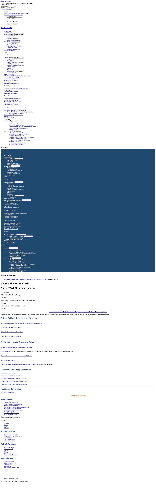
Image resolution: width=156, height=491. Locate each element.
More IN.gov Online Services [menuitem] (18, 143)
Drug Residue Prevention (10, 93)
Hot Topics (10, 37)
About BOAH (7, 31)
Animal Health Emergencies (11, 100)
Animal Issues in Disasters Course (12, 101)
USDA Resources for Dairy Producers (11, 336)
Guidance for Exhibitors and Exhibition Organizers (14, 384)
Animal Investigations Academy (15, 111)
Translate (12, 7)
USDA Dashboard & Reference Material (11, 327)
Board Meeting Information (14, 40)
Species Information (9, 57)
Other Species (10, 71)
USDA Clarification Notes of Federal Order (12, 332)
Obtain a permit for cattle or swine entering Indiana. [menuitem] (23, 126)
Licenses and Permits (9, 50)
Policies (6, 450)
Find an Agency (8, 437)
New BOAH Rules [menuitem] (15, 141)
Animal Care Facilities (9, 118)
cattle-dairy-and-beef (41, 279)
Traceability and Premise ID (11, 104)
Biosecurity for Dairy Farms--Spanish (10, 375)
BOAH (2, 152)
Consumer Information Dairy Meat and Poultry (16, 88)
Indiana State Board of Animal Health (13, 15)
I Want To (6, 121)
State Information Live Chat (11, 434)
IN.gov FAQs (7, 453)
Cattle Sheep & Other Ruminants (15, 62)
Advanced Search (8, 449)
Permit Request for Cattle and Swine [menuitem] (19, 134)
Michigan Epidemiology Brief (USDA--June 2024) (14, 381)
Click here (3, 303)
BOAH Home (6, 28)
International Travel (12, 78)
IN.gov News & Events (10, 463)
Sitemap (6, 452)
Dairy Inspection (8, 90)
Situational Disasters (9, 103)
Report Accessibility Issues (11, 478)
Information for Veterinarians (11, 83)
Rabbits (9, 68)
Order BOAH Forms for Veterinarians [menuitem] (20, 140)
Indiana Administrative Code (11, 467)
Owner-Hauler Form (6, 351)
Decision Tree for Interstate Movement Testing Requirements (16, 347)
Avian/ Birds (10, 60)
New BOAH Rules (12, 43)
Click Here (3, 297)
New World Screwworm (13, 77)
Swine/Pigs (10, 69)
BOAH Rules (7, 41)
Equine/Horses (11, 66)
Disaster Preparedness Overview (12, 98)
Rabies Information (9, 74)
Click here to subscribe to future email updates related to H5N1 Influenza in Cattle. (78, 312)
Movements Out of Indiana (11, 80)
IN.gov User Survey (9, 447)
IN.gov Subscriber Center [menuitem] (17, 144)
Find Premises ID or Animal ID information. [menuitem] (21, 125)
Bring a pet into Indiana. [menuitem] (16, 123)
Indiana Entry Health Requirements (13, 75)
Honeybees (13, 72)
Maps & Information (9, 461)
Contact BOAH (8, 32)
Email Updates (7, 464)
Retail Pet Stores (8, 116)
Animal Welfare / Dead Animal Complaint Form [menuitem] (22, 137)
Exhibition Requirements (13, 49)
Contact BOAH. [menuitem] (14, 129)
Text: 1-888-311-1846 (9, 440)
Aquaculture (10, 59)
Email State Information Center (12, 436)
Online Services (8, 131)
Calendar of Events (12, 35)
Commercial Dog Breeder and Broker (13, 115)
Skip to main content (6, 1)
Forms (5, 52)
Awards (6, 469)
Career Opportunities (12, 38)
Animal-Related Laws (12, 44)
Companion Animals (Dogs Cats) (15, 65)
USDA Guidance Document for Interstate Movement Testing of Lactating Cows (21, 323)
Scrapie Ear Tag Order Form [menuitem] (17, 132)
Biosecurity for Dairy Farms (8, 373)
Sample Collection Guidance (8, 360)
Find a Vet (6, 81)
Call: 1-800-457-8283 (9, 439)
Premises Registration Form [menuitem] (17, 135)
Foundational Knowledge (16, 113)
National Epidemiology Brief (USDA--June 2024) (13, 378)
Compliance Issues (12, 47)
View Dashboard (5, 292)
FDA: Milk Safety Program (8, 392)
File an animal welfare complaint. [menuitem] (18, 128)
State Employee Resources (11, 454)
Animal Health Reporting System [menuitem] (18, 138)
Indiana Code (7, 466)
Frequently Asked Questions (14, 46)
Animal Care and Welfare (10, 110)
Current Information (9, 34)
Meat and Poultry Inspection (11, 91)
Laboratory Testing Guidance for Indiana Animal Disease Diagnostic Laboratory (21, 364)
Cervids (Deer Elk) (12, 63)
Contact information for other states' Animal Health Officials (16, 356)
